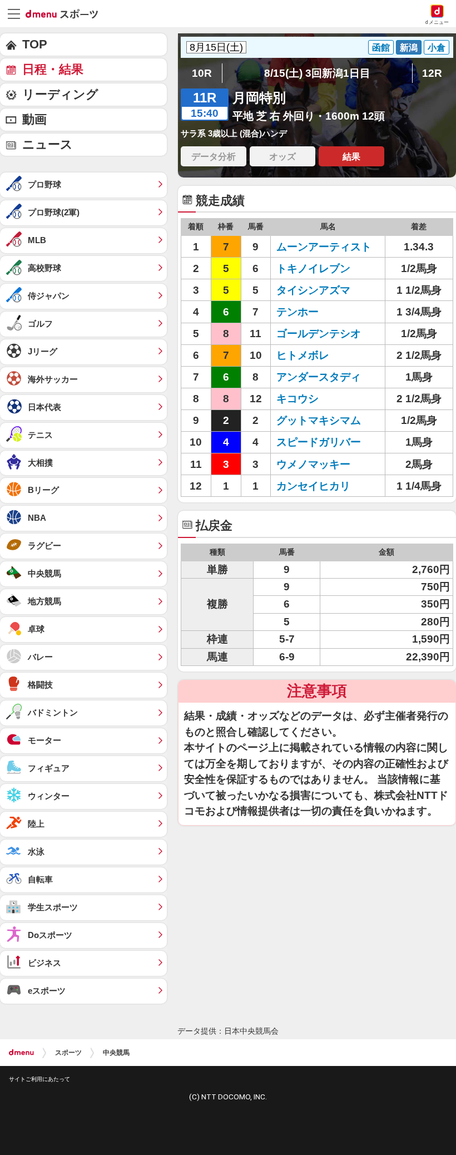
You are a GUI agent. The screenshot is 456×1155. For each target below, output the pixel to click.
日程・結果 (52, 69)
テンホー (297, 312)
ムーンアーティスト (323, 247)
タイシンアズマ (313, 290)
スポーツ (68, 1053)
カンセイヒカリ (313, 486)
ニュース (47, 144)
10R (202, 73)
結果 (351, 156)
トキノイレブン (313, 268)
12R (432, 73)
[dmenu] (21, 1052)
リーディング (60, 94)
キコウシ (297, 398)
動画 (34, 119)
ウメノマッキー (313, 464)
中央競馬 (116, 1053)
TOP (34, 44)
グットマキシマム (318, 420)
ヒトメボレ (302, 355)
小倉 (436, 47)
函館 (381, 47)
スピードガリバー (318, 442)
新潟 (409, 47)
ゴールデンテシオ (318, 333)
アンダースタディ (318, 377)
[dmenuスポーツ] (66, 13)
